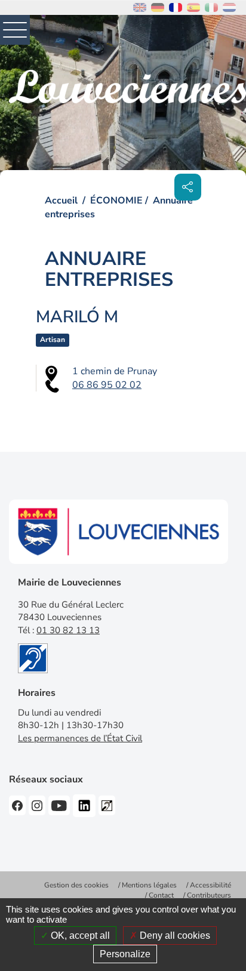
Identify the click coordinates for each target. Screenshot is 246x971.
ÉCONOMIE (116, 200)
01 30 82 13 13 (68, 630)
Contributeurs (209, 895)
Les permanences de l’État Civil (80, 738)
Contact (161, 895)
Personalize (125, 954)
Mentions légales (149, 885)
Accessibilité (210, 885)
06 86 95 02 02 (107, 385)
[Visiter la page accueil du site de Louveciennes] (127, 86)
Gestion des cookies (76, 885)
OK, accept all (79, 935)
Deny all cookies (173, 935)
